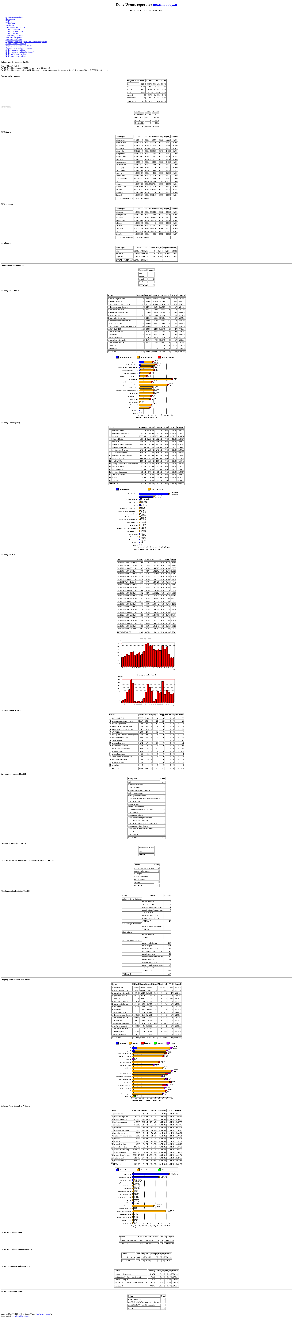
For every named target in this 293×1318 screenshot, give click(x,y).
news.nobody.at (165, 4)
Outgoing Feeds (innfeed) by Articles (18, 46)
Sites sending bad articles (14, 35)
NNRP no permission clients (15, 56)
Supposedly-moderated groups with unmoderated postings (26, 42)
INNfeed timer (10, 23)
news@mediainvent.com (20, 1316)
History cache (10, 19)
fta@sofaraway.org (43, 1314)
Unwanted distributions (13, 40)
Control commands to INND (15, 27)
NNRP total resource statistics (16, 54)
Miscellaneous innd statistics (15, 44)
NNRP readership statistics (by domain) (19, 52)
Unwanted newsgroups (13, 38)
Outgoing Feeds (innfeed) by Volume (18, 48)
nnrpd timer (9, 25)
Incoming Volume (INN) (14, 31)
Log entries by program (13, 17)
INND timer (9, 21)
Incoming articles (11, 33)
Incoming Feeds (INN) (13, 29)
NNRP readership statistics (15, 50)
